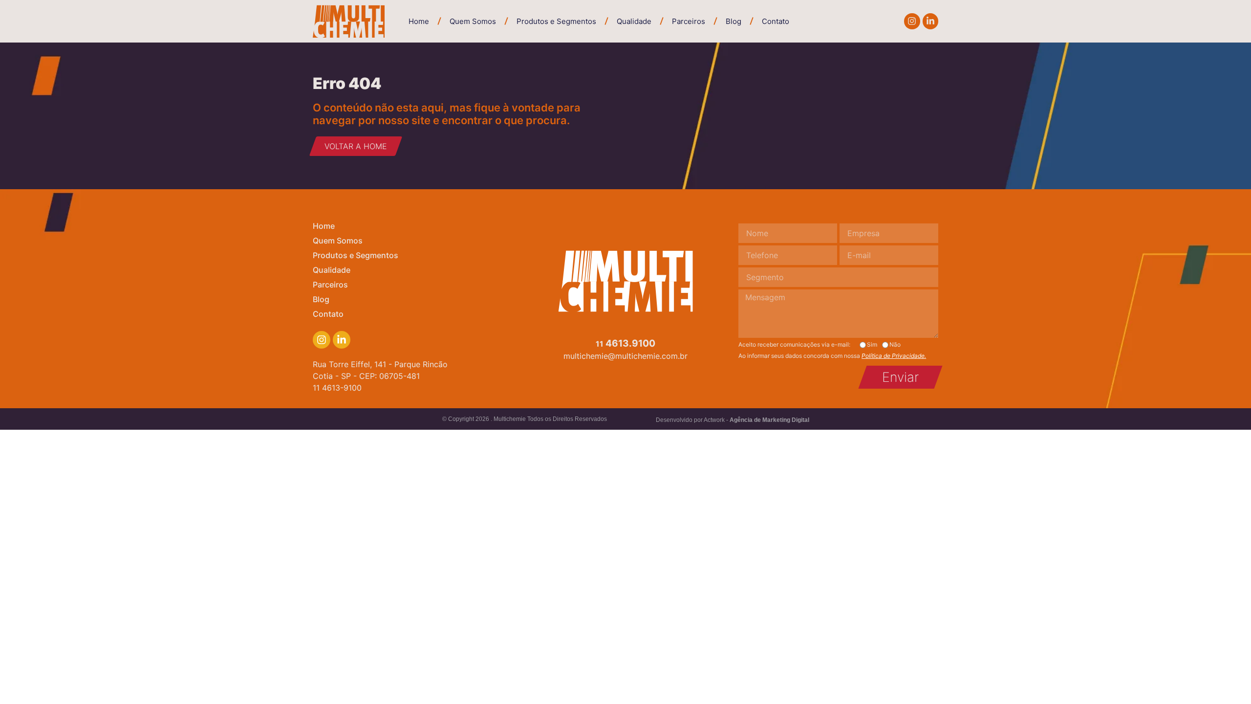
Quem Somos (473, 21)
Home (419, 21)
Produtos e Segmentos (556, 21)
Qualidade (634, 21)
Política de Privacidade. (894, 355)
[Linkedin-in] (930, 21)
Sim (872, 345)
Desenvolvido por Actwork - (732, 420)
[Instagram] (912, 21)
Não (895, 345)
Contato (775, 21)
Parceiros (688, 21)
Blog (733, 21)
